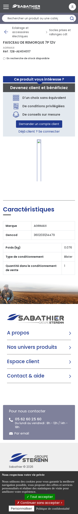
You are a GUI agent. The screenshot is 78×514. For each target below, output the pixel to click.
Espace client (23, 361)
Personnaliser (21, 508)
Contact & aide (25, 375)
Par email (21, 433)
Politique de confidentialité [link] (53, 508)
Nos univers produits (32, 347)
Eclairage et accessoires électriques (20, 32)
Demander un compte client (39, 124)
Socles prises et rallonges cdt (60, 32)
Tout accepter (41, 496)
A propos (18, 332)
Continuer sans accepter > (41, 502)
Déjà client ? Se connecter (39, 131)
